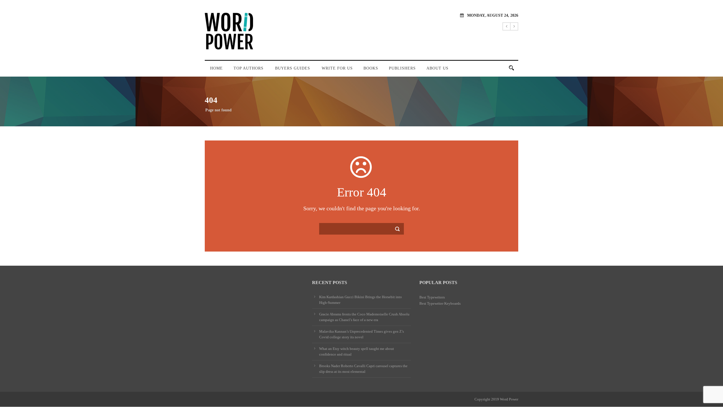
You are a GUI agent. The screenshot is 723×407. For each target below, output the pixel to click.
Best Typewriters (432, 297)
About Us (437, 68)
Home (216, 68)
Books (370, 68)
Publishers (402, 68)
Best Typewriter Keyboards (440, 303)
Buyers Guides (292, 68)
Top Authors (248, 68)
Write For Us (337, 68)
